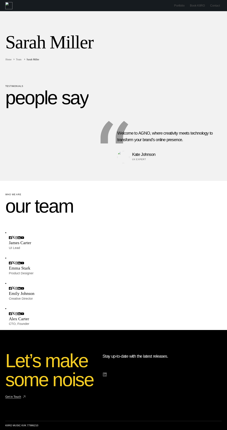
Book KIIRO (197, 5)
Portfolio (179, 5)
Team (18, 59)
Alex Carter (19, 319)
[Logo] (8, 5)
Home (8, 59)
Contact (215, 5)
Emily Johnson (21, 293)
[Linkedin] (105, 374)
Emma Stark (19, 268)
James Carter (20, 242)
